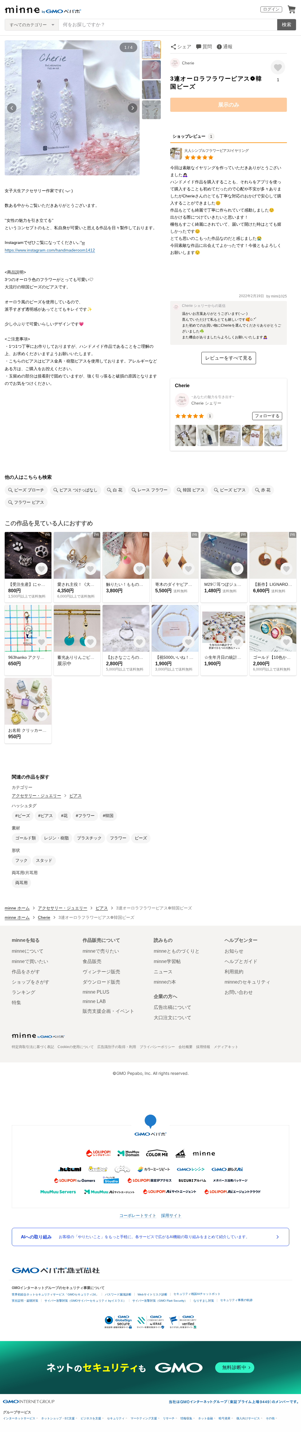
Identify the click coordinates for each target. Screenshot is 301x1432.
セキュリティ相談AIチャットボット (196, 1293)
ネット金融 (205, 1418)
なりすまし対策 (203, 1300)
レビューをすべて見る (228, 357)
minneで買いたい (30, 961)
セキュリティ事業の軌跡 (236, 1300)
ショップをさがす (30, 981)
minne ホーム (17, 908)
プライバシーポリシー (157, 1047)
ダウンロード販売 (101, 981)
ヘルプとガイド (241, 961)
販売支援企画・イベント (108, 1011)
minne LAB (94, 1001)
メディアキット (226, 1047)
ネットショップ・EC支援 (58, 1418)
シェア (184, 46)
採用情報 (203, 1047)
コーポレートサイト (137, 1215)
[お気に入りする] (278, 67)
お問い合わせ (239, 992)
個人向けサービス (248, 1418)
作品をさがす (26, 971)
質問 (207, 46)
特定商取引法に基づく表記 (33, 1047)
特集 (16, 1002)
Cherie (188, 63)
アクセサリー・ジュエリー (36, 795)
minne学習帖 (167, 961)
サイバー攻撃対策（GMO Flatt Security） (159, 1300)
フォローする (267, 415)
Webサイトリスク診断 (152, 1294)
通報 (228, 46)
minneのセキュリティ (247, 981)
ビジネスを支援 (91, 1418)
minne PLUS (96, 991)
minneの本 (165, 981)
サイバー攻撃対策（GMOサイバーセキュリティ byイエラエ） (85, 1300)
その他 (270, 1418)
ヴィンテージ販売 (101, 971)
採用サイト (171, 1215)
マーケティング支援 (144, 1418)
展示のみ (228, 105)
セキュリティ (116, 1418)
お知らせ (234, 951)
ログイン (271, 9)
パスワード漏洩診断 (118, 1294)
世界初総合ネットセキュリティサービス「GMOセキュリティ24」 (55, 1294)
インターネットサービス (19, 1418)
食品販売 (92, 961)
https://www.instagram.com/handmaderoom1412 (50, 250)
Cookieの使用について (76, 1047)
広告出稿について (172, 1007)
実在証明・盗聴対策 (25, 1300)
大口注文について (172, 1017)
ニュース (163, 971)
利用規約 (234, 971)
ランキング (23, 992)
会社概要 (185, 1047)
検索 (286, 24)
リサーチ (169, 1418)
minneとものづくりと (177, 951)
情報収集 (186, 1418)
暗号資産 (224, 1418)
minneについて (28, 951)
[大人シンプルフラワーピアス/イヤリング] (209, 157)
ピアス (75, 795)
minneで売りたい (101, 951)
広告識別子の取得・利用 (116, 1047)
